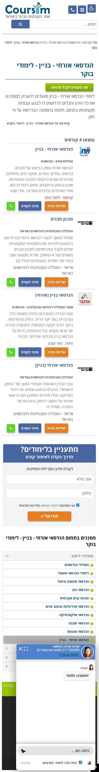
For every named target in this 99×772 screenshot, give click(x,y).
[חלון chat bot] (55, 707)
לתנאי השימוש (49, 505)
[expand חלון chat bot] (25, 648)
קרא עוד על (39, 123)
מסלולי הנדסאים (77, 564)
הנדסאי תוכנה (78, 623)
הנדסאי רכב (80, 589)
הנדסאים (74, 42)
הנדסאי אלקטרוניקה (74, 614)
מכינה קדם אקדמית (74, 598)
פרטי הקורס (29, 206)
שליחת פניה (56, 206)
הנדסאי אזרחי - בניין (54, 42)
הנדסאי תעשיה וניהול (73, 581)
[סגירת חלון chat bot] (20, 648)
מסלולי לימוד (82, 556)
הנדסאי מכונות (78, 631)
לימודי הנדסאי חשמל (73, 573)
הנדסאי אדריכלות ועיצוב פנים (67, 606)
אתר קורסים (90, 42)
